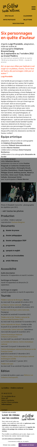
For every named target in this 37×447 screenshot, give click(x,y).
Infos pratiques (9, 20)
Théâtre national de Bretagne (12, 300)
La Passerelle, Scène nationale (12, 329)
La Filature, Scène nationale (11, 305)
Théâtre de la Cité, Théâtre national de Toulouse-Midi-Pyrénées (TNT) (15, 318)
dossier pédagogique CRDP (16, 240)
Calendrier (27, 16)
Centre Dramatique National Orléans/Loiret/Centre (11, 335)
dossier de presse (12, 230)
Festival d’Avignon (18, 222)
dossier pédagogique (14, 235)
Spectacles (9, 16)
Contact (4, 410)
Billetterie (27, 20)
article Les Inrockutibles (15, 255)
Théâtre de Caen (7, 364)
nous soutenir (18, 23)
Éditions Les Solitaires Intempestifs (17, 376)
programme (10, 245)
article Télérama (12, 261)
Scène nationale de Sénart (10, 324)
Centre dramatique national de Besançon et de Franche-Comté (18, 350)
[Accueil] (11, 7)
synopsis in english (13, 250)
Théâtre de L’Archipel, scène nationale (15, 310)
